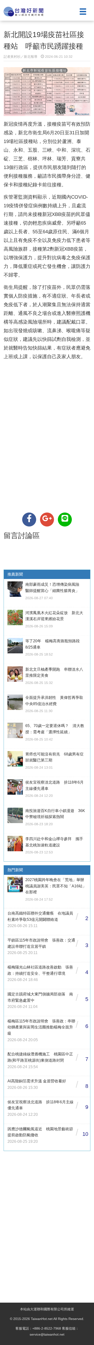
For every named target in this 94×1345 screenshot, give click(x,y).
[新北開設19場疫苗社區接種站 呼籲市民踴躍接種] (29, 519)
